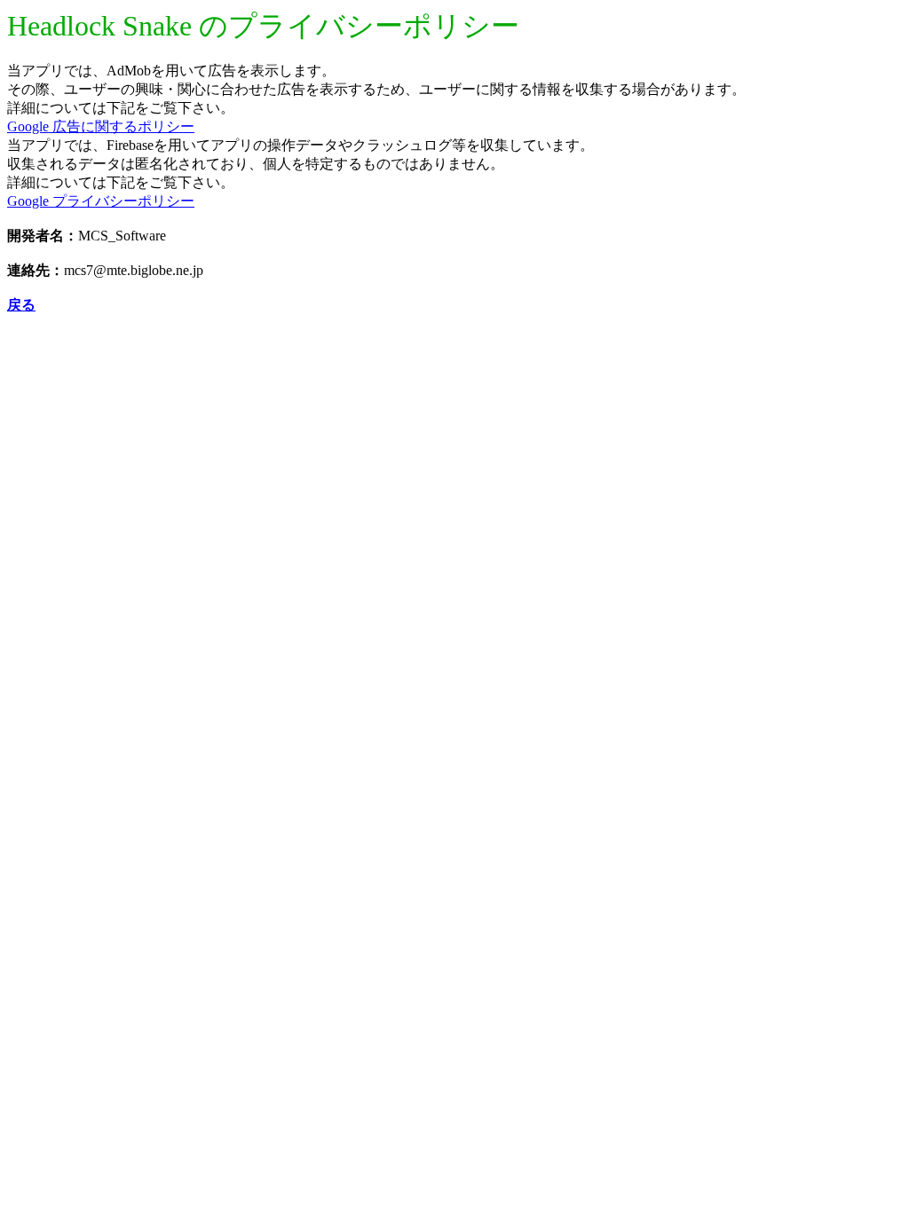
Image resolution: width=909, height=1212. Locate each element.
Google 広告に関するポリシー (100, 126)
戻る (21, 304)
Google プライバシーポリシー (100, 201)
